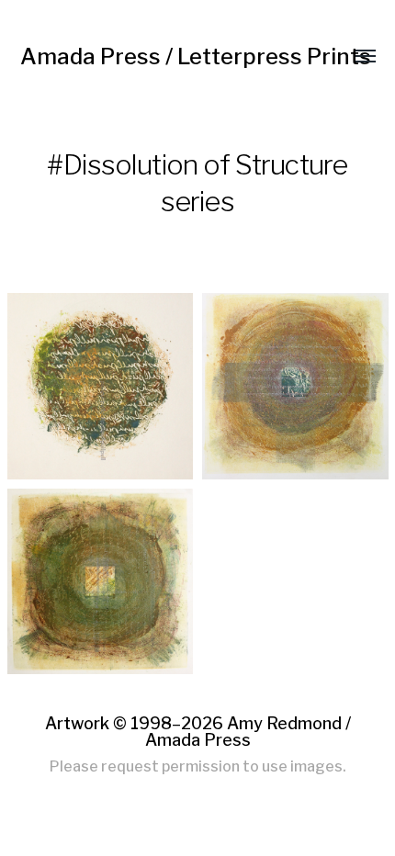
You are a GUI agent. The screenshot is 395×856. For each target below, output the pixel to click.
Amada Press (198, 739)
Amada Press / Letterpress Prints (195, 56)
